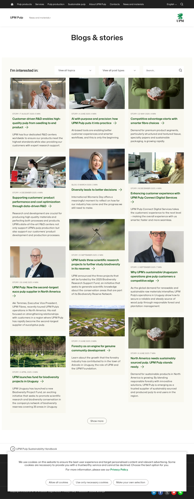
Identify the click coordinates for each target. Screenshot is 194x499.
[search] (182, 4)
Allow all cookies (58, 482)
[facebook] (160, 492)
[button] (180, 492)
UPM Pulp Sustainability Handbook (36, 448)
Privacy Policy (119, 469)
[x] (167, 492)
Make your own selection (130, 482)
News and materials (39, 17)
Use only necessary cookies (92, 482)
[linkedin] (153, 492)
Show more (97, 421)
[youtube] (173, 492)
